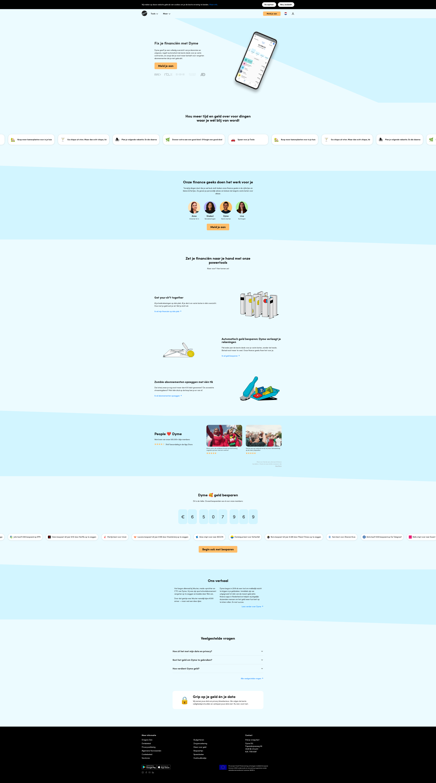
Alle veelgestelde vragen (251, 678)
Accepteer (269, 4)
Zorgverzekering (200, 743)
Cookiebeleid (147, 754)
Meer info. (213, 4)
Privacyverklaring (148, 747)
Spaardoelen (198, 754)
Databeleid (146, 743)
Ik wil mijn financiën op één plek (167, 311)
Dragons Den (147, 740)
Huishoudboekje (199, 758)
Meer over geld (199, 747)
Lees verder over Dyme (252, 606)
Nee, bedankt (286, 4)
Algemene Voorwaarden (151, 751)
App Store (278, 466)
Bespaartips (198, 751)
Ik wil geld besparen (230, 356)
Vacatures (146, 758)
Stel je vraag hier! (252, 740)
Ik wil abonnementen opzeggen (167, 396)
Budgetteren (198, 740)
